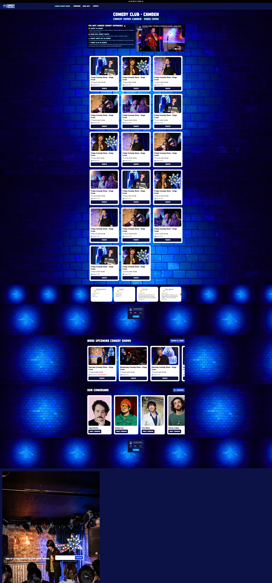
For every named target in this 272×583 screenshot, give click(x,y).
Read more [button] (95, 296)
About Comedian (95, 431)
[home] (8, 6)
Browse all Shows (177, 340)
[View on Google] (94, 290)
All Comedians (179, 390)
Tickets (104, 88)
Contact (96, 6)
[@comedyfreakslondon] (130, 309)
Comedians (76, 6)
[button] (63, 6)
